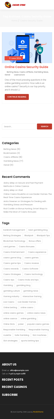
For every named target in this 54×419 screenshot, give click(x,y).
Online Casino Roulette (15, 194)
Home (15, 20)
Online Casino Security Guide (26, 67)
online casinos (10, 318)
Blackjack (29, 235)
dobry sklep (9, 182)
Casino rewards (11, 268)
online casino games (13, 313)
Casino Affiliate (26, 72)
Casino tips (8, 279)
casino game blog (12, 257)
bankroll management (14, 229)
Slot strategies (10, 340)
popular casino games (38, 324)
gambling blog (23, 285)
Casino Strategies (12, 274)
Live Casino (8, 301)
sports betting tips (30, 340)
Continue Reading (16, 97)
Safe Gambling (22, 335)
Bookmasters (10, 153)
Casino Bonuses (26, 246)
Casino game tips (12, 263)
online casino (27, 307)
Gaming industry (11, 296)
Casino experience (37, 252)
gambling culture (11, 290)
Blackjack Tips (43, 235)
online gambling (28, 318)
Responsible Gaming (39, 329)
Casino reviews (31, 263)
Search (44, 126)
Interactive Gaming (32, 296)
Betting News (13, 72)
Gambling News (41, 72)
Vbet (20, 190)
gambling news (30, 290)
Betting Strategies (12, 235)
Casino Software (30, 268)
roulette (7, 335)
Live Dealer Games (27, 301)
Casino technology (33, 274)
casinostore (19, 74)
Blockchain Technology (14, 241)
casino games (32, 257)
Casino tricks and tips (28, 279)
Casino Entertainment (14, 252)
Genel (7, 74)
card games (9, 246)
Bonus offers (35, 241)
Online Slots (9, 324)
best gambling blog (38, 229)
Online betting (10, 307)
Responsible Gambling (14, 329)
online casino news (36, 313)
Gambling (8, 285)
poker (21, 324)
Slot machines (39, 335)
